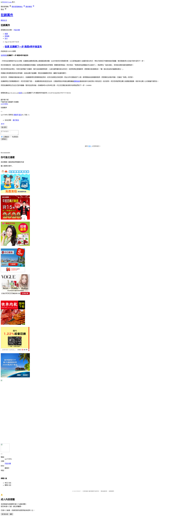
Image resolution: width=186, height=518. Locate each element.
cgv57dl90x (4, 104)
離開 (11, 514)
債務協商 (77, 81)
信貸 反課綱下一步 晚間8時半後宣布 (23, 46)
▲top (2, 123)
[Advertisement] (15, 412)
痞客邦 (15, 115)
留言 (20, 115)
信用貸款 (4, 55)
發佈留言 (4, 139)
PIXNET (78, 491)
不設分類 (17, 30)
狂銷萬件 (7, 15)
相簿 (6, 34)
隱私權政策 (104, 491)
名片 (6, 38)
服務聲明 (111, 491)
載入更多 (4, 127)
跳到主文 (4, 20)
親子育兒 (16, 120)
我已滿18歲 (5, 514)
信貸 (20, 93)
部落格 (7, 36)
